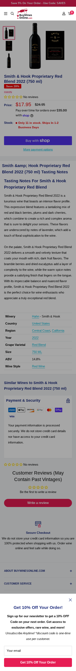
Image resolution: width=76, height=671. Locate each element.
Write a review (38, 503)
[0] (69, 13)
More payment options (38, 149)
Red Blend (39, 344)
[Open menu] (5, 13)
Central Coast (41, 330)
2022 (35, 337)
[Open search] (12, 13)
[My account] (63, 13)
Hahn (8, 92)
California (58, 330)
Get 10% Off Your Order (38, 662)
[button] (13, 464)
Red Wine (38, 366)
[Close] (70, 600)
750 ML (37, 352)
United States (41, 323)
